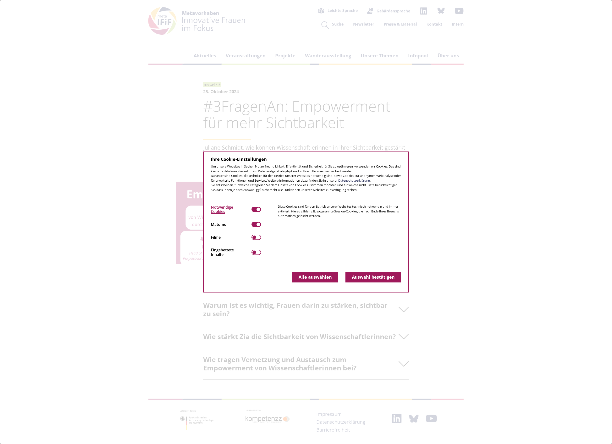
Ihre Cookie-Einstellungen (239, 159)
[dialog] (306, 222)
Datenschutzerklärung (354, 180)
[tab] (231, 209)
